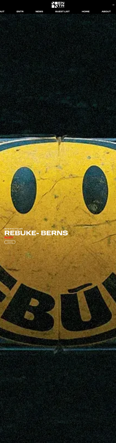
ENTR (91, 12)
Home (50, 12)
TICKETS (9, 242)
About (70, 12)
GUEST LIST (27, 12)
